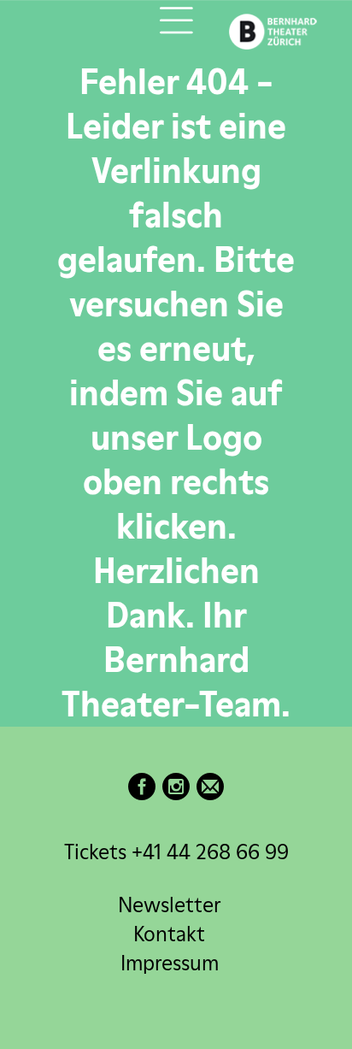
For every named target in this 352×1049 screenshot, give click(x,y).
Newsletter (169, 905)
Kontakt (169, 934)
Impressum (169, 963)
